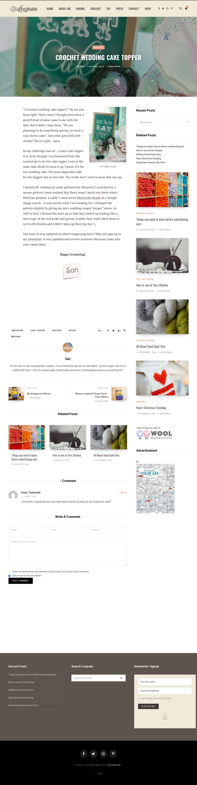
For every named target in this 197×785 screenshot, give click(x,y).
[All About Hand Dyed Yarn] (108, 437)
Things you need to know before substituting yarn (24, 457)
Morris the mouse (89, 198)
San (82, 66)
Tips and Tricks (145, 279)
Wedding (16, 337)
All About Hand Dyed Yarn (106, 455)
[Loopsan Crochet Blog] (23, 8)
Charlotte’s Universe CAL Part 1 (151, 162)
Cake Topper (37, 330)
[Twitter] (93, 754)
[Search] (179, 8)
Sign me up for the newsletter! (26, 575)
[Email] (11, 143)
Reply (124, 493)
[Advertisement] (162, 548)
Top (99, 774)
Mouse (72, 330)
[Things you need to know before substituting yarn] (26, 437)
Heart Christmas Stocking (148, 158)
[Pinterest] (11, 134)
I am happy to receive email (155, 698)
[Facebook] (84, 754)
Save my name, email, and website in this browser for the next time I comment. (50, 571)
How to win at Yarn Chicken (67, 455)
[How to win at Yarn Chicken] (68, 437)
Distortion (114, 765)
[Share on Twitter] (11, 126)
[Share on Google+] (119, 330)
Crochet (98, 48)
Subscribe (148, 706)
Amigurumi (17, 330)
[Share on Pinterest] (124, 330)
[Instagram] (103, 754)
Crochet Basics (145, 213)
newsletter (35, 239)
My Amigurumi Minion (39, 393)
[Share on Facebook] (11, 118)
